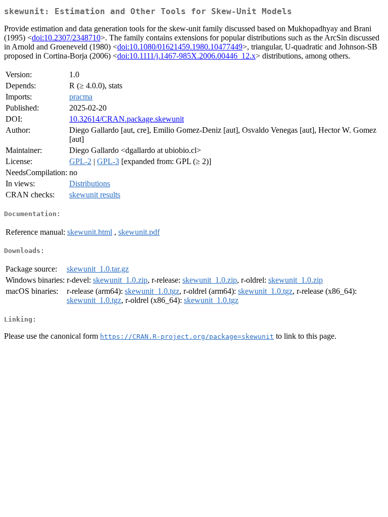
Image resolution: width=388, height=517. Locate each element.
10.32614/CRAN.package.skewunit (126, 119)
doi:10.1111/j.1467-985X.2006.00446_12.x (186, 55)
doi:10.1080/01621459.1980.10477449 (180, 46)
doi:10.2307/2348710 (66, 37)
